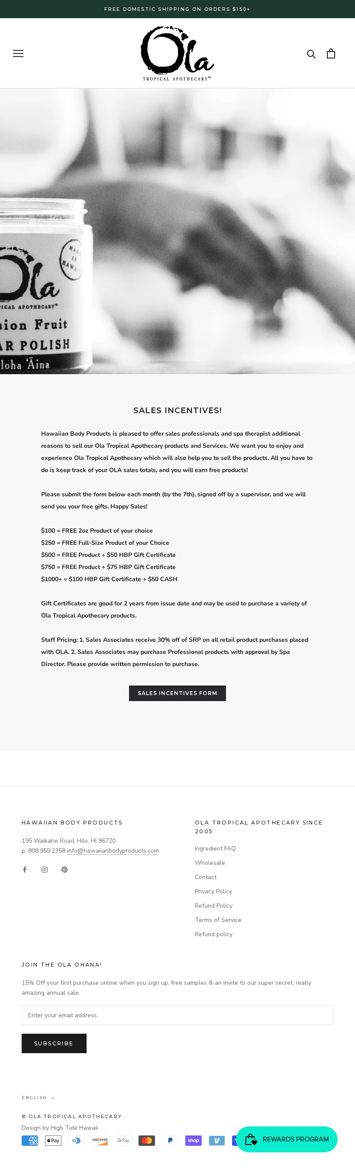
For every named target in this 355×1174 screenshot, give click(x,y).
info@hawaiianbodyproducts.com (113, 851)
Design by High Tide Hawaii (60, 1128)
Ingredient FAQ (215, 848)
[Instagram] (45, 869)
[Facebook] (25, 869)
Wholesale (210, 863)
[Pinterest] (64, 869)
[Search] (311, 53)
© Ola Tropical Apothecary (72, 1116)
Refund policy (213, 934)
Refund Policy (213, 906)
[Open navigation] (18, 53)
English (34, 1097)
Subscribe (54, 1043)
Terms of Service (218, 920)
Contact (205, 877)
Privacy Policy (213, 891)
